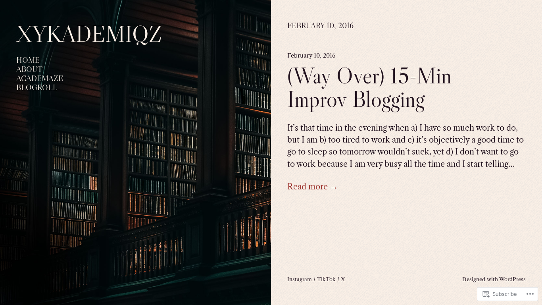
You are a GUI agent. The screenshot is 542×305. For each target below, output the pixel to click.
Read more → (312, 186)
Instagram (299, 279)
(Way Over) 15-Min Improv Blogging (369, 87)
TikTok (326, 279)
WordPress (512, 279)
